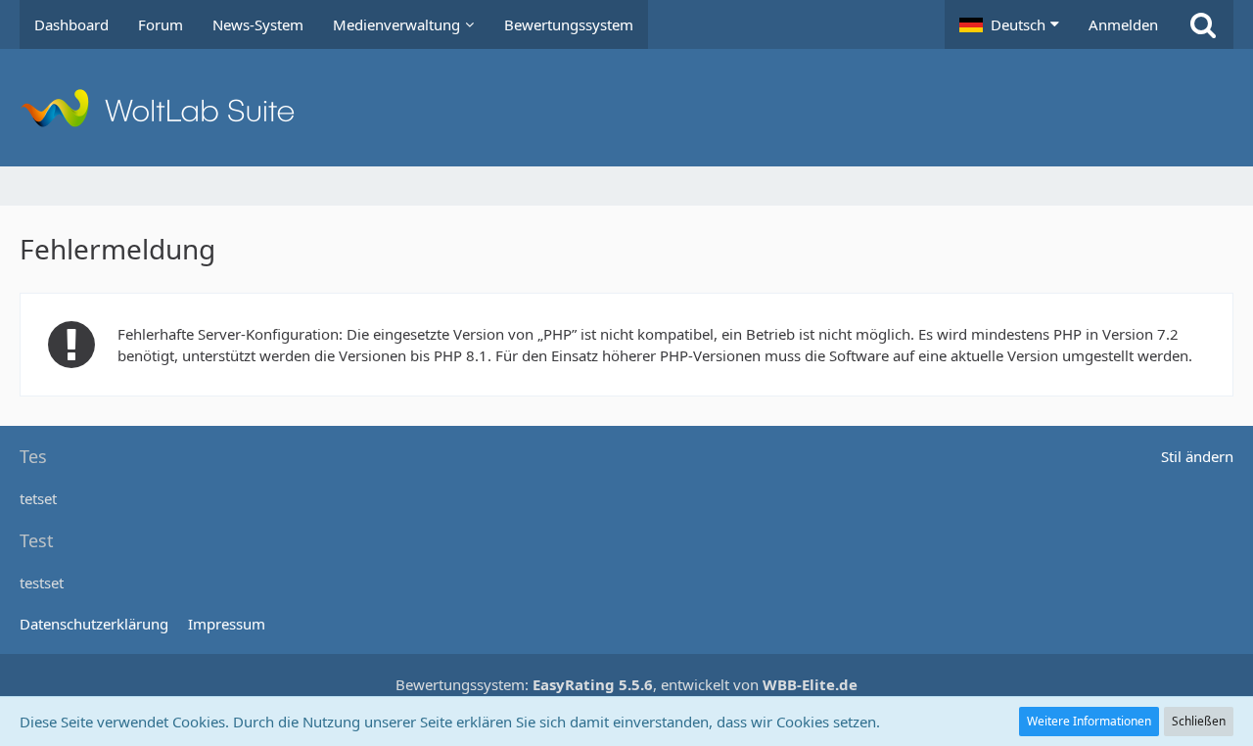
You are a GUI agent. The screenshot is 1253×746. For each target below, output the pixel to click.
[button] (1009, 24)
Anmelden (1123, 24)
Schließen (1199, 721)
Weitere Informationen (1089, 721)
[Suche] (1203, 24)
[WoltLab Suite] (626, 107)
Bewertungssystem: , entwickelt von (626, 684)
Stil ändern (1197, 456)
